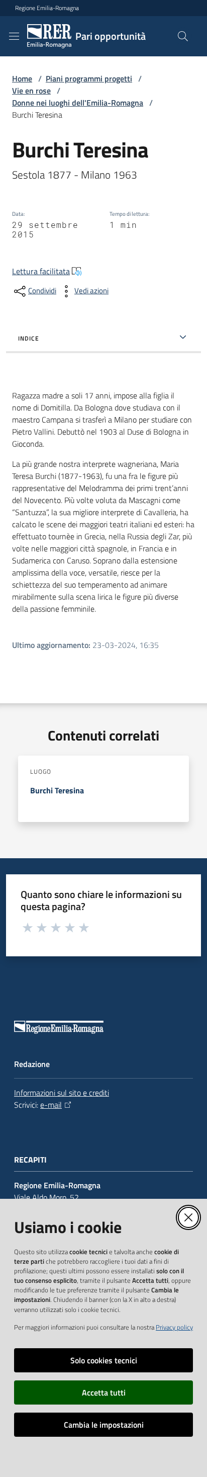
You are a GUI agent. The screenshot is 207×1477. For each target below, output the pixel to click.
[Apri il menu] (14, 36)
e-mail (51, 1105)
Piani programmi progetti (89, 78)
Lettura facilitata (41, 271)
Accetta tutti (104, 1392)
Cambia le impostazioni (104, 1425)
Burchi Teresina (57, 790)
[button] (183, 36)
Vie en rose (31, 91)
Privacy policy (174, 1327)
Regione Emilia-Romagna (47, 8)
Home (22, 78)
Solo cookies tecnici (103, 1360)
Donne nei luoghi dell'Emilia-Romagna (77, 103)
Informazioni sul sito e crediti (61, 1093)
